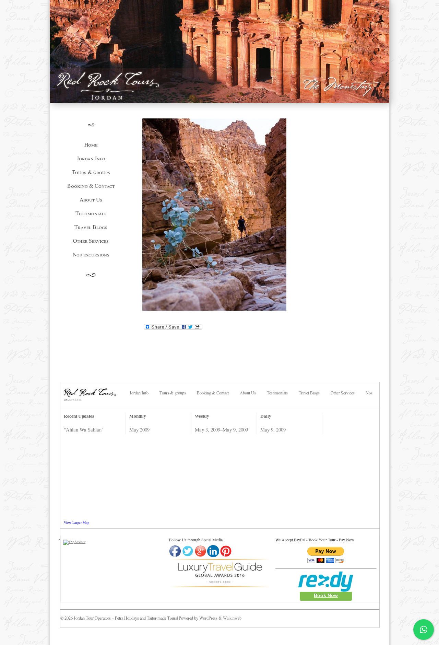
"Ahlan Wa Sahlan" (84, 429)
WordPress (208, 618)
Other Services (91, 240)
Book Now (326, 595)
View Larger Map (76, 522)
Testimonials (91, 213)
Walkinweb (232, 618)
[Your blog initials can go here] (96, 391)
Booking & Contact (91, 185)
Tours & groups (91, 171)
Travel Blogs (90, 226)
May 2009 (139, 429)
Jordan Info (91, 158)
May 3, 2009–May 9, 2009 (221, 429)
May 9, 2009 (273, 429)
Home (90, 144)
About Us (91, 199)
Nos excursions (91, 254)
